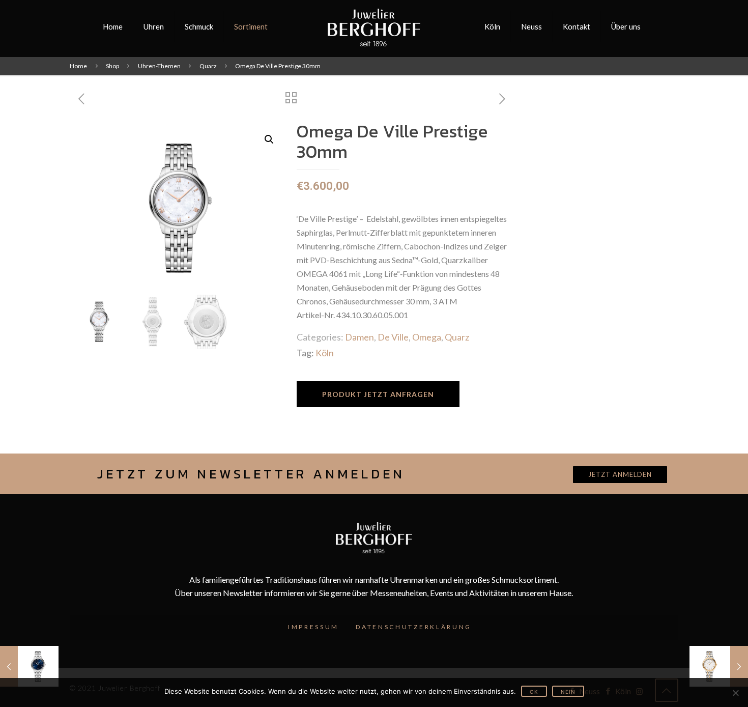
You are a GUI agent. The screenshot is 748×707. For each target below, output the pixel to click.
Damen (359, 337)
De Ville (393, 337)
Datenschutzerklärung (414, 627)
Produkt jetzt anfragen (378, 394)
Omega (426, 337)
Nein (568, 692)
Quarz (208, 66)
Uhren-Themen (159, 66)
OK (534, 692)
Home (78, 66)
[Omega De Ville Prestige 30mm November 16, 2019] (29, 666)
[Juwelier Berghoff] (374, 26)
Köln (324, 352)
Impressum (313, 627)
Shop (112, 66)
